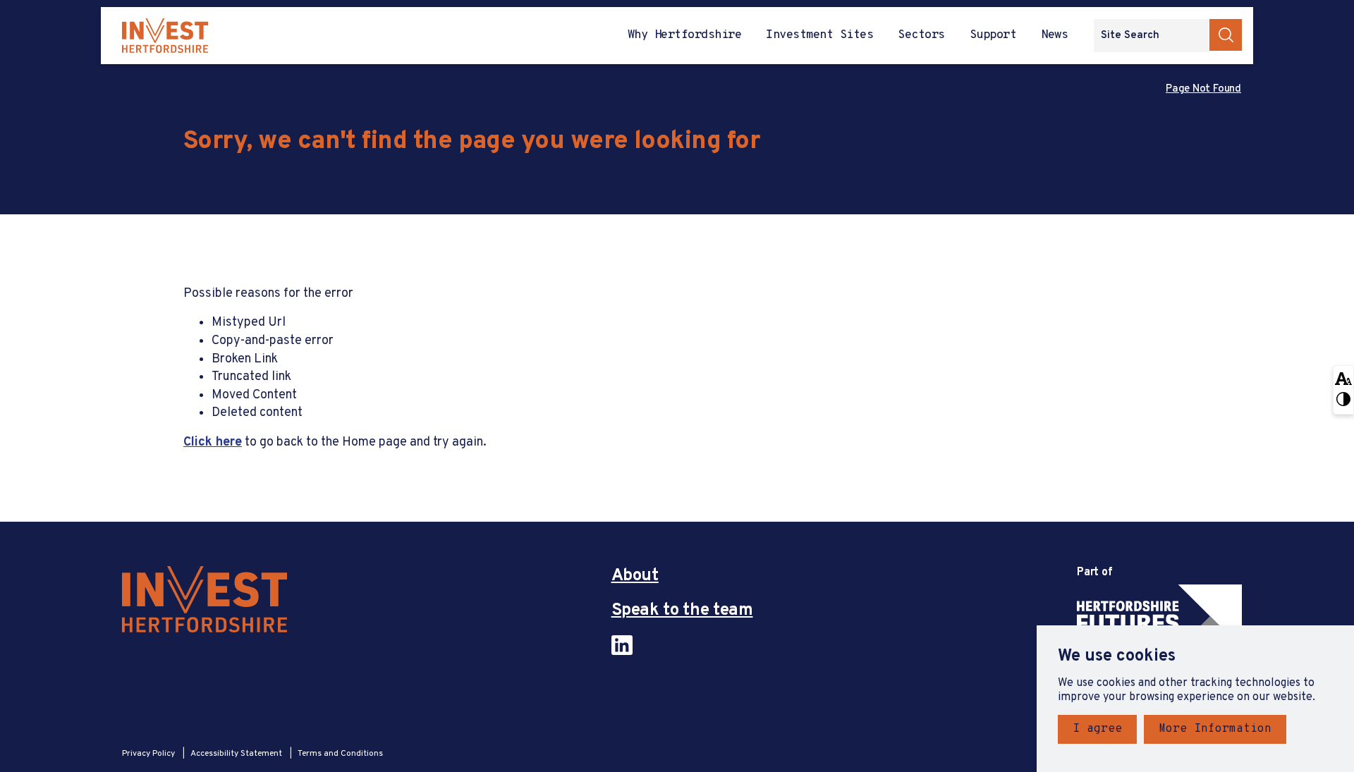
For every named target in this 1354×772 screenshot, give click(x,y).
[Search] (1225, 35)
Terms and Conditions (340, 754)
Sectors (921, 35)
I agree (1097, 729)
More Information (1215, 729)
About (635, 576)
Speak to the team (682, 611)
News (1054, 35)
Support (993, 35)
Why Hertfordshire (684, 35)
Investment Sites (819, 35)
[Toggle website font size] (1343, 377)
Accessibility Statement (237, 754)
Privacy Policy (149, 754)
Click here (212, 442)
